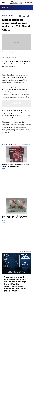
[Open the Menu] (3, 2)
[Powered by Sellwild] (28, 251)
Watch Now (27, 2)
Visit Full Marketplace (25, 144)
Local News (7, 15)
